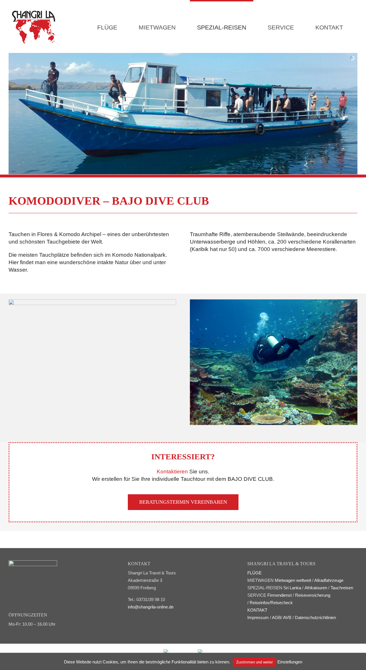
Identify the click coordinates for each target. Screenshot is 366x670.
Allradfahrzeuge (328, 580)
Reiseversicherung (312, 595)
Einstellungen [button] (289, 661)
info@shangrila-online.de (151, 606)
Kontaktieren (172, 472)
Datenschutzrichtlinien (315, 617)
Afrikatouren (316, 587)
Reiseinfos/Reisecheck (271, 602)
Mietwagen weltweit (293, 580)
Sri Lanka (292, 587)
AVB (287, 617)
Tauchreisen (342, 587)
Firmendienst (279, 595)
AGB (276, 617)
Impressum (258, 617)
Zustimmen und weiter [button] (254, 662)
